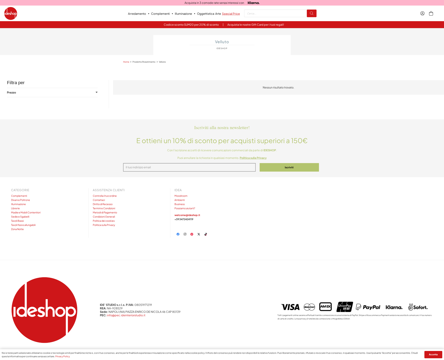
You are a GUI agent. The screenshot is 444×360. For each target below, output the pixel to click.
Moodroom (180, 195)
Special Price (231, 13)
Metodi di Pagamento (105, 212)
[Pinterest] (191, 234)
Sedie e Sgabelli (20, 216)
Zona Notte (17, 229)
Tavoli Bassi (17, 220)
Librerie (15, 208)
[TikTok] (205, 234)
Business (179, 204)
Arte (218, 13)
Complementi (160, 13)
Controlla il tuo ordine (105, 195)
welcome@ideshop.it (187, 215)
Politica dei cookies (104, 220)
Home (126, 62)
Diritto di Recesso (103, 204)
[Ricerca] (312, 13)
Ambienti (179, 199)
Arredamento (137, 13)
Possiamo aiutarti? (184, 208)
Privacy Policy (62, 356)
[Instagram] (184, 234)
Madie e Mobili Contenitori (26, 212)
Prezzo (11, 92)
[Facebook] (177, 234)
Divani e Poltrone (20, 199)
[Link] (423, 13)
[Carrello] (431, 13)
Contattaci (99, 199)
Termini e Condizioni (104, 208)
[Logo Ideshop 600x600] (10, 13)
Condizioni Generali (104, 216)
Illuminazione (183, 13)
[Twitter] (198, 234)
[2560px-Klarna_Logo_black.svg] (253, 3)
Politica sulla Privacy (104, 224)
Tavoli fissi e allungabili (23, 224)
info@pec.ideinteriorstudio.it (126, 315)
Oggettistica (205, 13)
